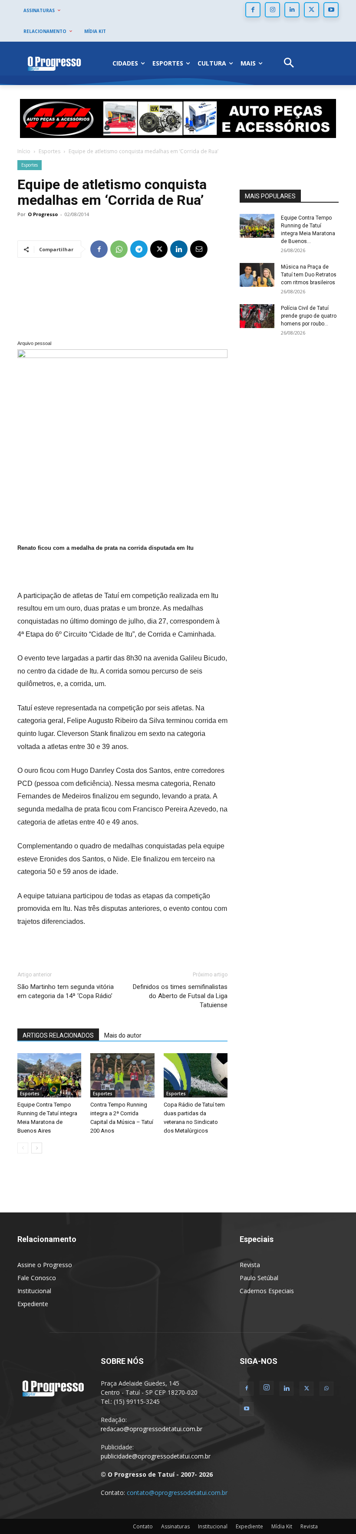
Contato (143, 1526)
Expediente (32, 1304)
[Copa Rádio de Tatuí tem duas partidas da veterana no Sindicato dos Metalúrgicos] (195, 1075)
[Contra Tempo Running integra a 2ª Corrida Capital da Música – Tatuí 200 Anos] (122, 1075)
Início (23, 151)
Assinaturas (175, 1526)
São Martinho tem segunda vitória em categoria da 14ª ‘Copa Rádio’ (65, 991)
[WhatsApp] (119, 249)
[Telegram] (139, 249)
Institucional (34, 1291)
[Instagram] (272, 9)
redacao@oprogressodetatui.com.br (151, 1429)
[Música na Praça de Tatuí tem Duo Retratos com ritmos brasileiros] (257, 275)
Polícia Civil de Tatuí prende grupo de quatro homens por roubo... (308, 316)
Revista (250, 1265)
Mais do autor (123, 1035)
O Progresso (43, 214)
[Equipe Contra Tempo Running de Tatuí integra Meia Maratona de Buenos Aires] (49, 1075)
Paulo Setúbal (259, 1278)
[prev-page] (22, 1148)
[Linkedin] (292, 9)
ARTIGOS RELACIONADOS (58, 1035)
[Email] (199, 249)
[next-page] (36, 1148)
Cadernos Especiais (267, 1291)
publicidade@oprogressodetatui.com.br (156, 1456)
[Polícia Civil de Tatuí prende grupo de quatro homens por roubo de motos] (257, 316)
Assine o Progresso (44, 1265)
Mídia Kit (281, 1526)
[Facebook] (252, 9)
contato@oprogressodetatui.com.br (177, 1492)
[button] (289, 64)
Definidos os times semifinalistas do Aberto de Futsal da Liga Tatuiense (180, 996)
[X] (311, 9)
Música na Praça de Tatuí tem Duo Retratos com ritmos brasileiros (308, 275)
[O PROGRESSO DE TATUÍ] (54, 63)
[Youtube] (331, 9)
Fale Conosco (36, 1278)
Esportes (49, 151)
